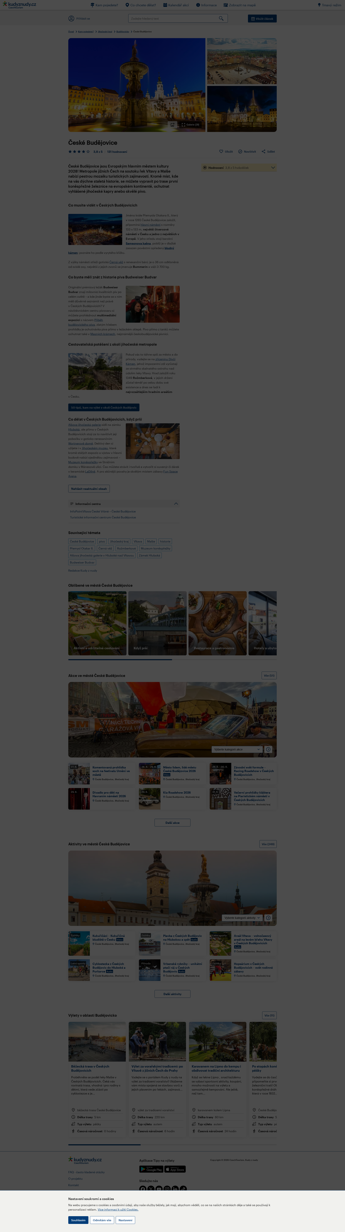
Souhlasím (78, 1220)
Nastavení (125, 1220)
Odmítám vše (102, 1220)
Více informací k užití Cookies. (118, 1209)
